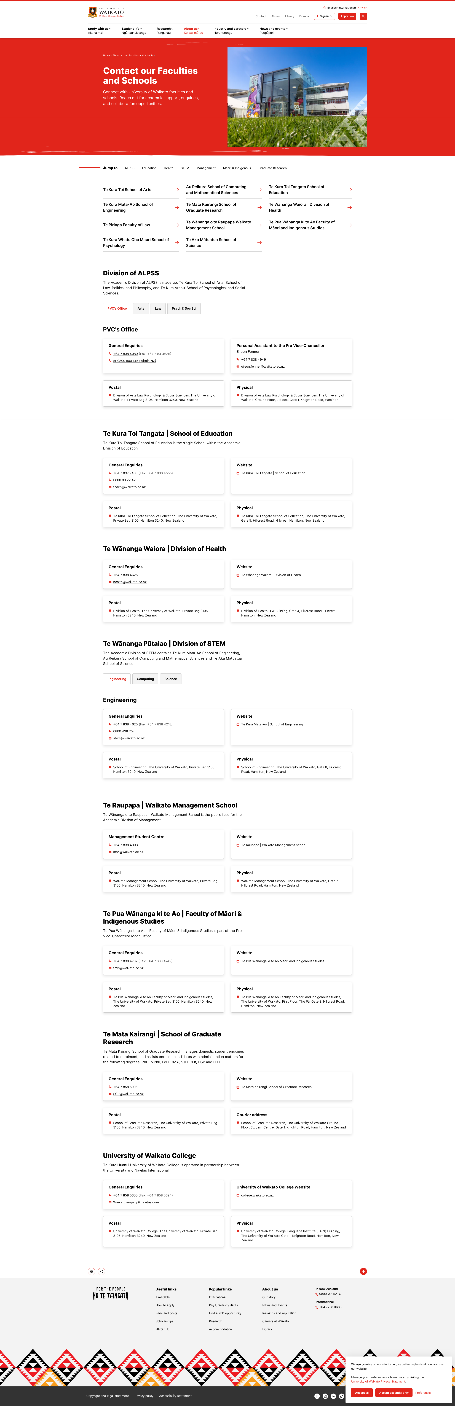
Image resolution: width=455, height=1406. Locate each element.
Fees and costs (166, 1313)
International (217, 1297)
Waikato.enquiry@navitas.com (136, 1202)
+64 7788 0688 (330, 1307)
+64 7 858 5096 (125, 1087)
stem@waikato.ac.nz (129, 738)
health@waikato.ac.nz (130, 582)
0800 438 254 (124, 731)
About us (117, 55)
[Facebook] (317, 1398)
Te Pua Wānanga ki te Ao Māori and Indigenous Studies (282, 961)
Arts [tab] (141, 308)
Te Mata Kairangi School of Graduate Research (276, 1087)
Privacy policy (144, 1396)
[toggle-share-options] (101, 1271)
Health (168, 168)
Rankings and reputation (279, 1313)
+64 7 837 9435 (125, 473)
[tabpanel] (227, 366)
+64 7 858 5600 (125, 1195)
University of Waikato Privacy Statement (378, 1381)
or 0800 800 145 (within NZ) (134, 361)
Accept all (362, 1392)
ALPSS (130, 168)
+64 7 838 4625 (125, 575)
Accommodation (220, 1329)
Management (206, 168)
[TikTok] (341, 1398)
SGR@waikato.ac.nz (128, 1094)
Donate (304, 16)
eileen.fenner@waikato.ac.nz (263, 366)
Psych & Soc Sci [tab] (184, 308)
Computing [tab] (145, 679)
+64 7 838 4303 (125, 845)
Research (215, 1321)
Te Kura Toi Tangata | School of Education (273, 473)
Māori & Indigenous (237, 168)
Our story (268, 1297)
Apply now (347, 16)
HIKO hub (162, 1329)
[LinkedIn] (333, 1398)
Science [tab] (171, 679)
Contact (261, 16)
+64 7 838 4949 (253, 359)
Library (289, 16)
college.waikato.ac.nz (257, 1195)
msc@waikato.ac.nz (128, 852)
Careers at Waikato (275, 1321)
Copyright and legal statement (107, 1396)
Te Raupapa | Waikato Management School (273, 845)
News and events (274, 1305)
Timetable (163, 1297)
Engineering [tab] (117, 679)
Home (106, 55)
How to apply (165, 1305)
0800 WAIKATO (330, 1294)
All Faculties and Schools (139, 55)
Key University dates (223, 1305)
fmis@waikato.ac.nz (128, 968)
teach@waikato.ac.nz (129, 487)
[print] (91, 1271)
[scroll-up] (363, 1271)
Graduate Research (272, 168)
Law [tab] (158, 308)
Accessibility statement (175, 1396)
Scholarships (164, 1321)
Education (149, 168)
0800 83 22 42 (124, 480)
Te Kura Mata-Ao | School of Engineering (272, 724)
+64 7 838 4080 (125, 354)
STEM (185, 168)
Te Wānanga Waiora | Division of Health (271, 575)
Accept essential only (394, 1392)
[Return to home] (106, 12)
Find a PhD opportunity (225, 1313)
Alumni (275, 16)
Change (362, 7)
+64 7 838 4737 (125, 961)
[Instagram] (325, 1398)
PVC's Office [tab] (117, 308)
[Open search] (363, 16)
